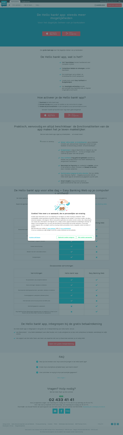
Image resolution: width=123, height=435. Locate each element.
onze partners (51, 228)
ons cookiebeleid (66, 228)
